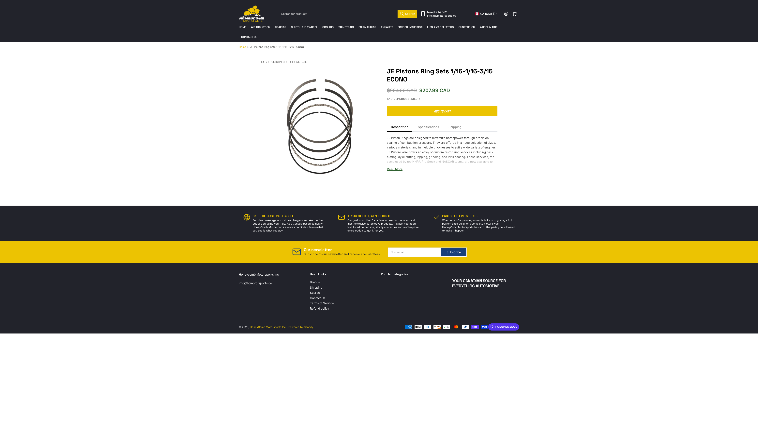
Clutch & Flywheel (304, 27)
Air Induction (260, 27)
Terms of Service (322, 303)
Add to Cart (442, 111)
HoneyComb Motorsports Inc (268, 327)
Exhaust (387, 27)
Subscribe (454, 252)
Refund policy (319, 308)
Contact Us (249, 37)
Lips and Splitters (440, 27)
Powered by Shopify (300, 327)
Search (315, 293)
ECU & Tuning (367, 27)
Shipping (455, 127)
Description (399, 127)
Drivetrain (346, 27)
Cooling (328, 27)
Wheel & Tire (488, 27)
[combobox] (348, 13)
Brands (315, 282)
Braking (280, 27)
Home (242, 27)
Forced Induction (410, 27)
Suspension (467, 27)
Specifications (428, 127)
